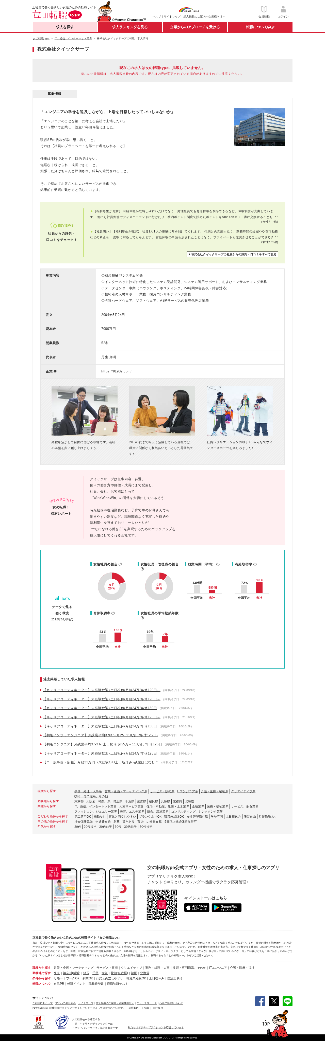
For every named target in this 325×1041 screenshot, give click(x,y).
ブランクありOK (150, 816)
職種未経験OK (174, 816)
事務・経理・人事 (157, 967)
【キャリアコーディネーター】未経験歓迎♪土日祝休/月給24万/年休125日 (100, 753)
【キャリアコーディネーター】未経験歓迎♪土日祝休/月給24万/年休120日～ (101, 690)
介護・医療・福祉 (242, 967)
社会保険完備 (83, 821)
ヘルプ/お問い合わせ (171, 1003)
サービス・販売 (107, 967)
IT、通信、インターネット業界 (95, 806)
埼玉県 (117, 801)
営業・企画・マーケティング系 (126, 791)
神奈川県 (104, 801)
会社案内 (133, 1008)
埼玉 (86, 973)
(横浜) (76, 973)
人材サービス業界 (131, 806)
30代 (118, 827)
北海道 (189, 801)
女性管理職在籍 (197, 816)
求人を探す (65, 27)
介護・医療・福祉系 (214, 791)
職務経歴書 (96, 983)
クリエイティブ (131, 967)
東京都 (79, 801)
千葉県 (129, 801)
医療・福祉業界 (217, 806)
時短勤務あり (268, 816)
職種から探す (41, 967)
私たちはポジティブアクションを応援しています (156, 1027)
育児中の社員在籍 (149, 821)
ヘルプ (157, 16)
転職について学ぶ (260, 27)
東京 (57, 973)
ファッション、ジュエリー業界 (95, 811)
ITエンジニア (218, 967)
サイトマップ (172, 16)
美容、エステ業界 (132, 811)
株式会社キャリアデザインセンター (72, 1008)
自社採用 (158, 1008)
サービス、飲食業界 (244, 806)
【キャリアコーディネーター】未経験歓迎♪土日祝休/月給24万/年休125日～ (101, 717)
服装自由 (250, 816)
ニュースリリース (147, 1003)
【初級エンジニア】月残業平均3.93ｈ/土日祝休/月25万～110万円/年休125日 (102, 744)
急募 (116, 821)
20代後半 (90, 827)
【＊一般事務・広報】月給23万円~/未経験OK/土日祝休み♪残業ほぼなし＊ (100, 762)
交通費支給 (103, 821)
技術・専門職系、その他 (91, 796)
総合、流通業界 (157, 811)
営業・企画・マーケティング (73, 967)
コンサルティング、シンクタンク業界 (197, 811)
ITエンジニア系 (187, 791)
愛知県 (141, 801)
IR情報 (146, 1008)
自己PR (59, 983)
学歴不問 (217, 816)
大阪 (105, 973)
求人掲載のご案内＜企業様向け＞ (204, 16)
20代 (77, 827)
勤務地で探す (41, 973)
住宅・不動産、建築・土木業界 (168, 806)
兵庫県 (165, 801)
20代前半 (105, 827)
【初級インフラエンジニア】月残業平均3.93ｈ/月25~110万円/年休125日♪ (100, 735)
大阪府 (90, 801)
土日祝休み (233, 816)
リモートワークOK (66, 978)
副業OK (88, 978)
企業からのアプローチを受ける (195, 27)
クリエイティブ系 (243, 791)
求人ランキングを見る (130, 27)
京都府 (177, 801)
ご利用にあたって (42, 1003)
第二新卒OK (82, 816)
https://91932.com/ (116, 371)
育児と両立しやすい (122, 816)
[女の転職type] (40, 1008)
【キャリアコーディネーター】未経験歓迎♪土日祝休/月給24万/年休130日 (100, 708)
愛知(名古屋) (119, 973)
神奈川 (67, 973)
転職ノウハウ (41, 983)
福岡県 (153, 801)
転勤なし (100, 816)
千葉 (95, 973)
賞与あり (128, 821)
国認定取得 (175, 978)
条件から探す (41, 978)
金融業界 (198, 806)
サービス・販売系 (162, 791)
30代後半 (146, 827)
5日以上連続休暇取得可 (181, 821)
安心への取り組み (65, 1003)
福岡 (134, 973)
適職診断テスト (117, 983)
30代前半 (130, 827)
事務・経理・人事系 (88, 791)
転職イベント (76, 983)
